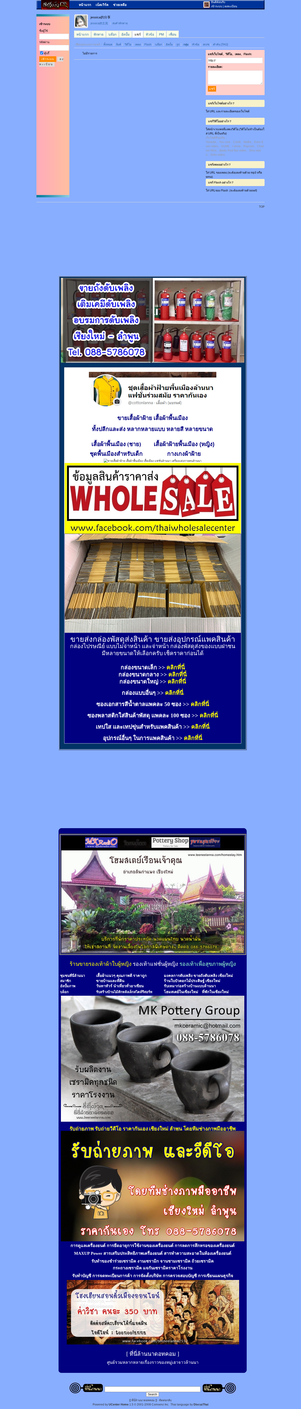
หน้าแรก (85, 5)
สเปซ (206, 44)
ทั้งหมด (107, 44)
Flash (147, 44)
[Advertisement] (153, 239)
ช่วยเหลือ (120, 5)
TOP (262, 206)
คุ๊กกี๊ (46, 53)
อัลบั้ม (169, 44)
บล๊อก (158, 44)
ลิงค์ (118, 44)
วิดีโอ (128, 44)
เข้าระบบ (216, 6)
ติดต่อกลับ (165, 1400)
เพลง (138, 44)
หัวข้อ (195, 44)
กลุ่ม (186, 44)
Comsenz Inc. (160, 1404)
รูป (178, 44)
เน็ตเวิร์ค (102, 5)
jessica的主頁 (99, 23)
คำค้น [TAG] (220, 44)
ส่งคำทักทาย (120, 23)
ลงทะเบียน (230, 6)
